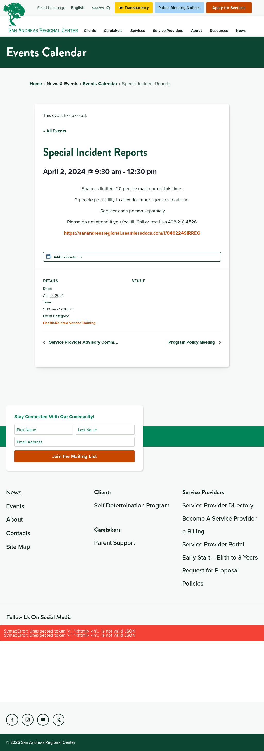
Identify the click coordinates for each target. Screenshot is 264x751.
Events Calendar (100, 83)
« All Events (54, 131)
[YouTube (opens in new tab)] (43, 720)
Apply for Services (228, 8)
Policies (192, 583)
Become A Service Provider (219, 518)
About (14, 519)
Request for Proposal (210, 570)
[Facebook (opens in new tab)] (12, 720)
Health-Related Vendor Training (69, 322)
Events (15, 505)
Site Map (18, 546)
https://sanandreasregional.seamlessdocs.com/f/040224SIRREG (132, 233)
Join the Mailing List (74, 456)
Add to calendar (65, 256)
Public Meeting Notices (179, 8)
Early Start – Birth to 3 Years (220, 557)
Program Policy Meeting (192, 342)
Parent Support (114, 542)
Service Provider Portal (213, 544)
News (13, 492)
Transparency (137, 8)
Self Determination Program (132, 505)
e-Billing (193, 531)
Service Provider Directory (217, 505)
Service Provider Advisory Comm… (83, 342)
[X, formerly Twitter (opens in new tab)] (58, 720)
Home (36, 83)
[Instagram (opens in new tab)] (28, 720)
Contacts (18, 533)
